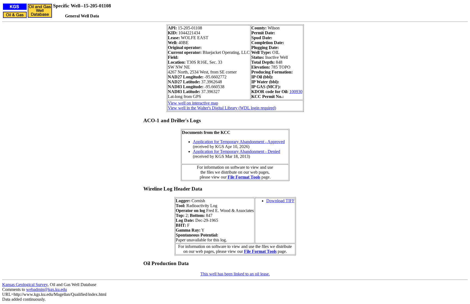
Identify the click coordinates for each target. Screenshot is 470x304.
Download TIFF (280, 200)
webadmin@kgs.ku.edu (46, 289)
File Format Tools (244, 177)
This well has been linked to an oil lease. (235, 274)
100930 (295, 91)
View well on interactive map (193, 103)
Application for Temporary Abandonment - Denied (236, 151)
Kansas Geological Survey (25, 284)
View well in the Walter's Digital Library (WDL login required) (222, 108)
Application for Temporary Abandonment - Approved (239, 141)
